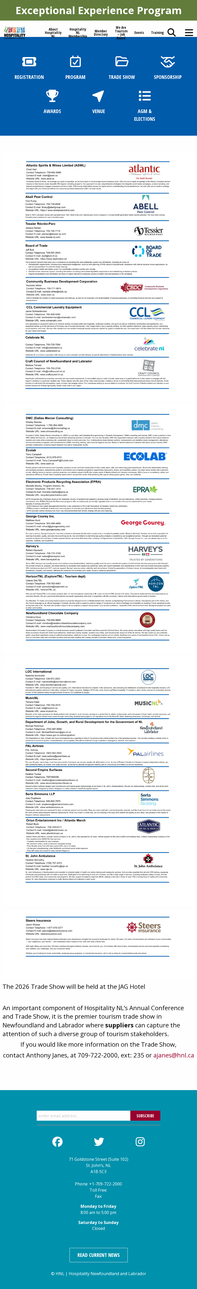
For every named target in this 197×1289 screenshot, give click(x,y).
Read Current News (98, 1254)
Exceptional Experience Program (98, 10)
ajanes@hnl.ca (173, 1055)
